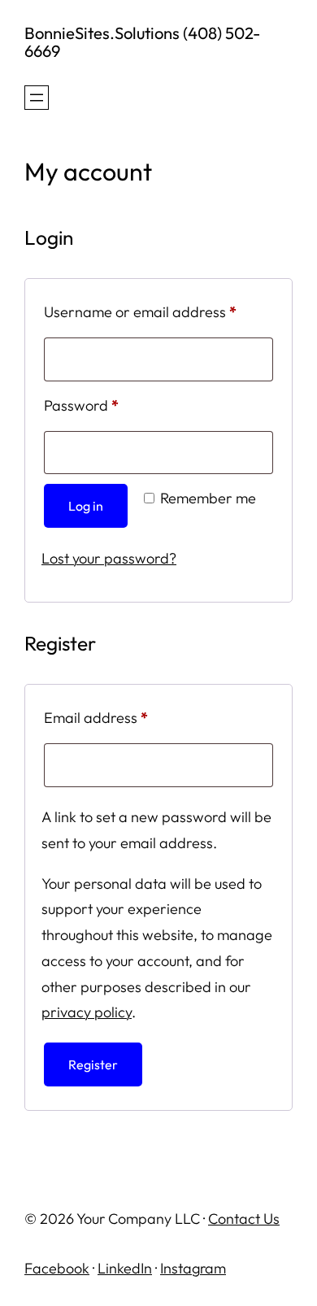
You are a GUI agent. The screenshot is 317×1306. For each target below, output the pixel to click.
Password (110, 405)
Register (93, 1064)
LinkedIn (125, 1268)
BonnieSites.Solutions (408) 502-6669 (142, 42)
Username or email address (158, 311)
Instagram (193, 1268)
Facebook (56, 1268)
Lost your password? (108, 558)
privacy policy (86, 1012)
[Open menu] (36, 97)
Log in (85, 506)
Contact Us (244, 1218)
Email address (125, 717)
